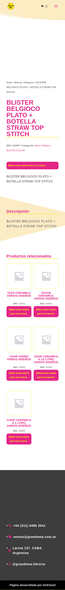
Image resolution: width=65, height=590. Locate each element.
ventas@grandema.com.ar (34, 537)
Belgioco (29, 82)
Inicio (9, 82)
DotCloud (49, 585)
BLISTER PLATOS (15, 150)
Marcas (18, 82)
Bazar (38, 145)
